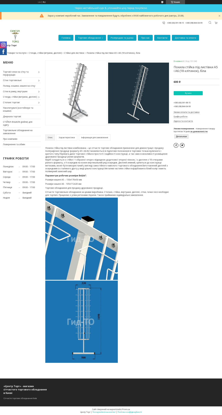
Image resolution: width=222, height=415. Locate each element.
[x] (182, 145)
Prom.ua (126, 409)
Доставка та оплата (185, 37)
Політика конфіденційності (130, 412)
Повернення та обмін (14, 144)
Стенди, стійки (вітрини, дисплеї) (45, 52)
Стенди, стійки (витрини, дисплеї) (20, 96)
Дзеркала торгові (12, 116)
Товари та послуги (16, 52)
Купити (188, 93)
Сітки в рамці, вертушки (15, 91)
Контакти (162, 37)
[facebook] (176, 145)
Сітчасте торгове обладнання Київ (20, 398)
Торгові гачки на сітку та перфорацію (16, 73)
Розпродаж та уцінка (122, 37)
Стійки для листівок (74, 52)
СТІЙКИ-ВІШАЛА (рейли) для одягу (17, 123)
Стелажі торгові (11, 102)
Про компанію (10, 138)
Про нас (145, 37)
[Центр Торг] (13, 36)
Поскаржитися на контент (104, 412)
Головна (65, 37)
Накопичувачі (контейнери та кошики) (18, 109)
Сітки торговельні (12, 80)
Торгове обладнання (89, 37)
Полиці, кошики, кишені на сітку (19, 85)
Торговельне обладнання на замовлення (17, 132)
